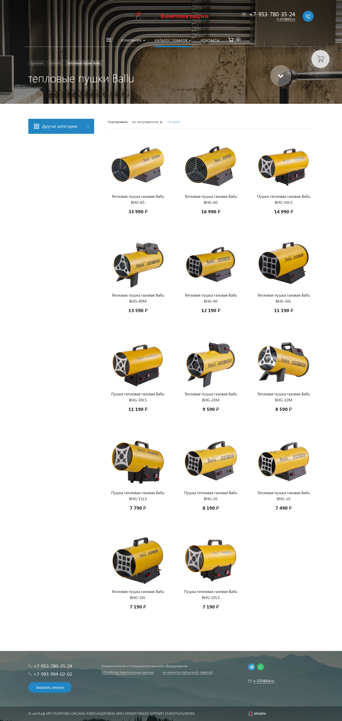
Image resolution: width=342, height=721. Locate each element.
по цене (173, 122)
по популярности (146, 122)
